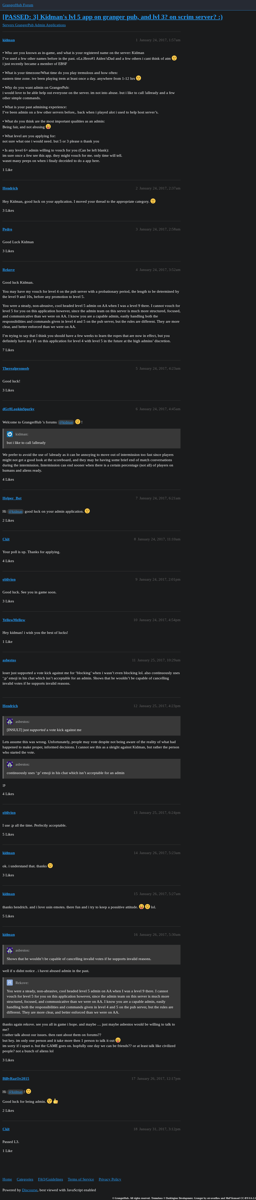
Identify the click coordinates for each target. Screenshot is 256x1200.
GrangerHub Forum (17, 5)
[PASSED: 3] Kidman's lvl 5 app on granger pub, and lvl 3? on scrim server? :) (112, 16)
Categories (25, 1179)
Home (7, 1179)
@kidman (66, 422)
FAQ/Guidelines (50, 1179)
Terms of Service (81, 1179)
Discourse (30, 1190)
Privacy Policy (110, 1179)
